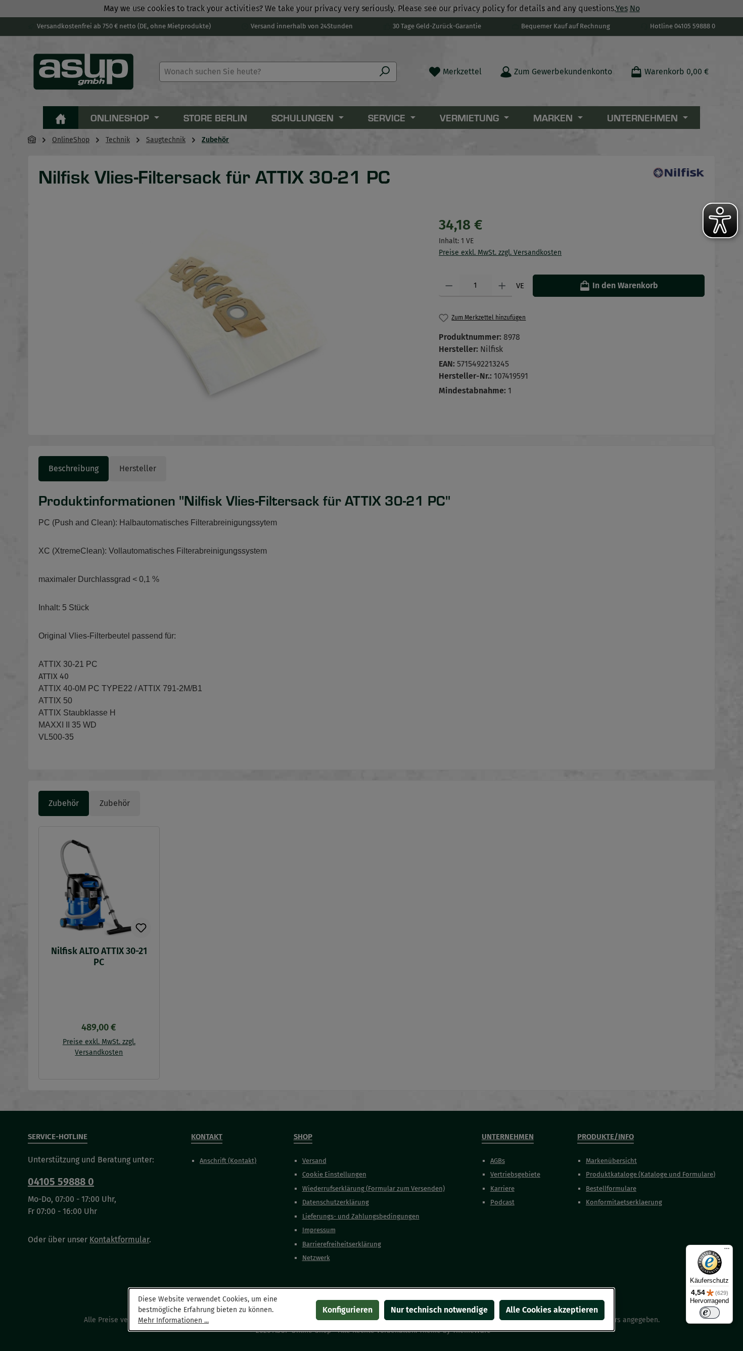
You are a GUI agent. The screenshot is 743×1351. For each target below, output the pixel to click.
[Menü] (727, 1251)
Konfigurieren (347, 1310)
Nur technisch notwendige (439, 1310)
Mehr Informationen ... (173, 1320)
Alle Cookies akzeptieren (552, 1310)
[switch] (710, 1313)
